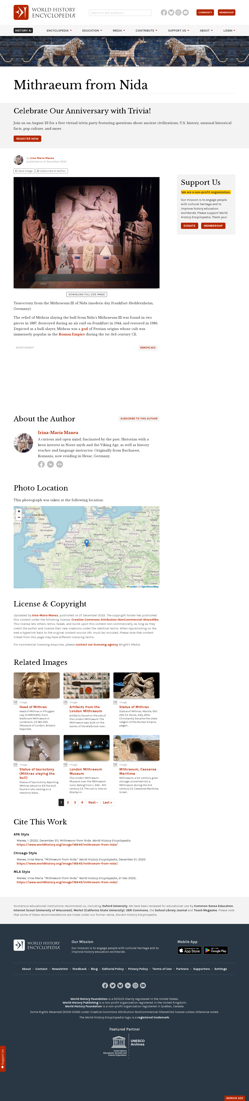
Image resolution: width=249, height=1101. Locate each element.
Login (228, 30)
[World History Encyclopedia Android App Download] (216, 950)
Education (90, 30)
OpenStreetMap (150, 586)
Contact (41, 969)
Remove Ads (147, 347)
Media (117, 30)
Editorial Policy (113, 969)
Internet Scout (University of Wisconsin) (43, 910)
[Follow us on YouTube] (143, 987)
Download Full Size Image (86, 294)
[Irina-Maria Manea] (41, 464)
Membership (213, 226)
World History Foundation (88, 999)
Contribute (145, 30)
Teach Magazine (205, 910)
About (205, 30)
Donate (190, 226)
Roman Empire (72, 334)
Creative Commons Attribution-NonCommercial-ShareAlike (115, 619)
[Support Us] (3, 1059)
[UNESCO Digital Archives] (124, 1045)
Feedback (80, 969)
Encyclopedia (58, 30)
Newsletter (60, 969)
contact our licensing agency (96, 644)
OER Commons (137, 910)
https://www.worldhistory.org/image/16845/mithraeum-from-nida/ (67, 844)
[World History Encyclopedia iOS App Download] (189, 950)
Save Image (23, 171)
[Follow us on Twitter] (113, 987)
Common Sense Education (213, 906)
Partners (182, 969)
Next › (93, 802)
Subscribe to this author (139, 418)
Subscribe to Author (51, 171)
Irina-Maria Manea (42, 158)
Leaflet (133, 586)
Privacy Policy (138, 969)
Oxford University (114, 906)
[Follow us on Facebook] (105, 987)
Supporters (201, 969)
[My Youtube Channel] (59, 464)
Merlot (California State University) (99, 910)
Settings (220, 969)
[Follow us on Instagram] (135, 987)
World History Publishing (80, 1002)
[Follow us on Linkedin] (128, 987)
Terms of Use (162, 969)
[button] (86, 543)
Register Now (27, 138)
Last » (107, 802)
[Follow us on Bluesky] (120, 987)
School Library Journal (171, 910)
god (84, 329)
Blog (94, 969)
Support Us (177, 30)
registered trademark (153, 1017)
